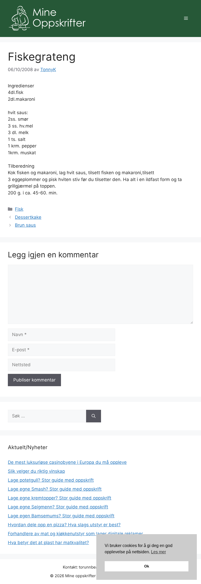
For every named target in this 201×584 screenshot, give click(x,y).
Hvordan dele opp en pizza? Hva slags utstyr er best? (64, 524)
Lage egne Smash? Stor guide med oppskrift (55, 489)
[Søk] (93, 416)
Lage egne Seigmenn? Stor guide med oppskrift (58, 506)
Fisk (19, 209)
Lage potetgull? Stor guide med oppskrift (51, 480)
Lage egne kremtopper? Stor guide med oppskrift (59, 498)
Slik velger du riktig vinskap (36, 471)
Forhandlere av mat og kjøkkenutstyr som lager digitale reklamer (75, 533)
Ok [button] (146, 566)
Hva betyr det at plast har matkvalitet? (48, 542)
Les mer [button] (158, 552)
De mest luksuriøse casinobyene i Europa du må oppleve (67, 462)
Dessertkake (28, 217)
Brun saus (25, 225)
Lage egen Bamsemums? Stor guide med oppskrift (61, 515)
